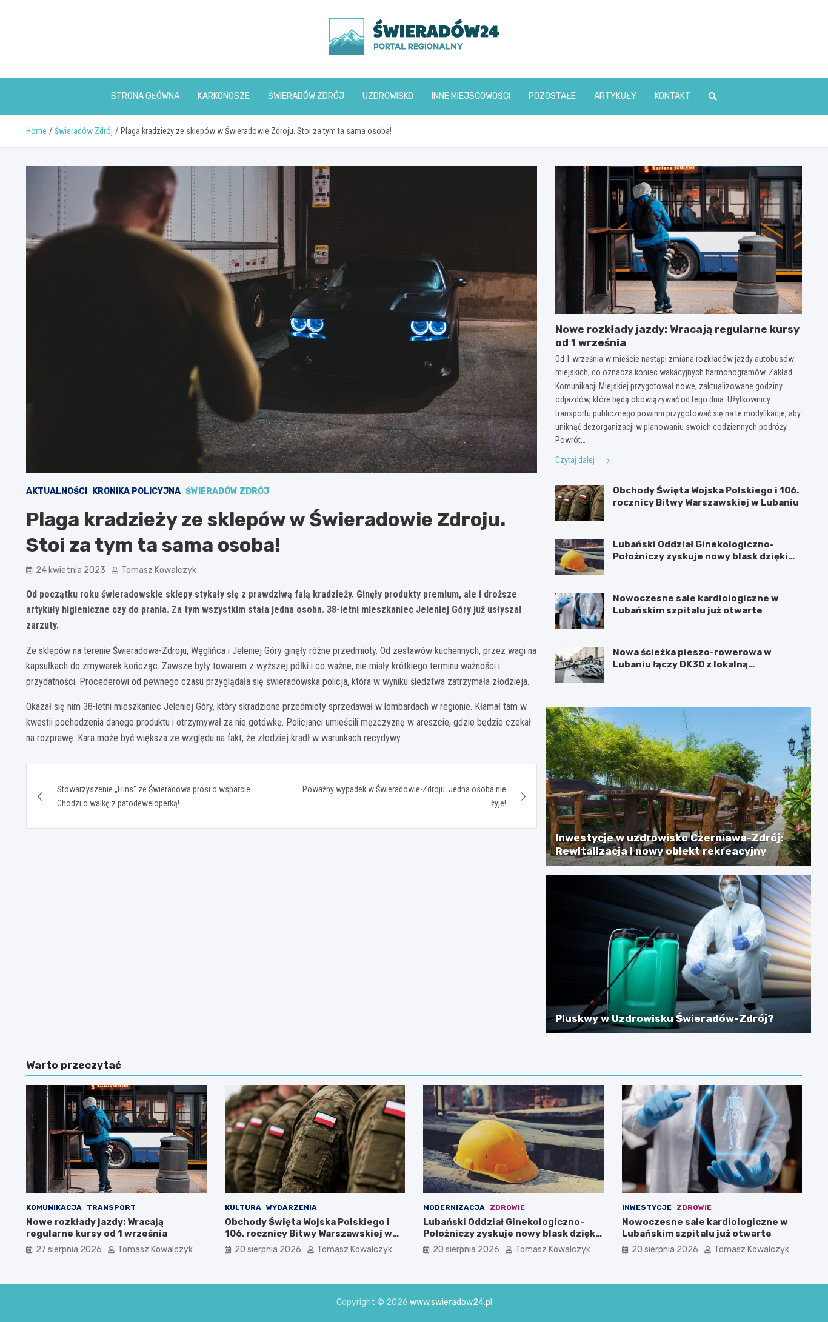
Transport (111, 1207)
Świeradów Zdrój (306, 96)
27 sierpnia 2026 (69, 1249)
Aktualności (56, 491)
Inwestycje (647, 1207)
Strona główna (145, 96)
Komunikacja (54, 1207)
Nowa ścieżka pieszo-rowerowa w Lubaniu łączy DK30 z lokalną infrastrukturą (692, 664)
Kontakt (672, 96)
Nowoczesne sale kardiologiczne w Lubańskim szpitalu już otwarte (696, 604)
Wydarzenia (291, 1207)
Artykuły (615, 96)
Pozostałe (552, 96)
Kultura (243, 1207)
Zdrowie (507, 1207)
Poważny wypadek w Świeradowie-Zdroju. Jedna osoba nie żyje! (404, 795)
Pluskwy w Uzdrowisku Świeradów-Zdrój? (664, 1018)
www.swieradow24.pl (451, 1302)
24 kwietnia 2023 (70, 570)
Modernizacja (454, 1207)
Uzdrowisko (387, 96)
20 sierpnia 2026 (268, 1249)
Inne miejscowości (471, 96)
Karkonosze (224, 96)
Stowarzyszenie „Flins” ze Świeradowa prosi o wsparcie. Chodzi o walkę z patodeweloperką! (154, 795)
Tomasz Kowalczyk (158, 570)
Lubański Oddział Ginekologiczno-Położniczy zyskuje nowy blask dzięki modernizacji (700, 556)
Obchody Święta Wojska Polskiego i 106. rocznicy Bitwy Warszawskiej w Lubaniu (706, 496)
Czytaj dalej (575, 460)
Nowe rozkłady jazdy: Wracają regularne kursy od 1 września (96, 1228)
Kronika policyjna (136, 491)
